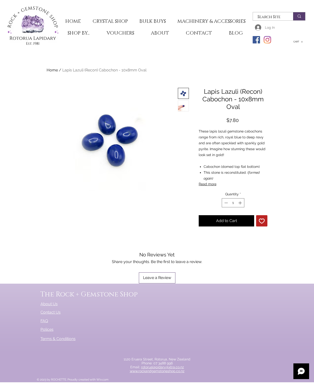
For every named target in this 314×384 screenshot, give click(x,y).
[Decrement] (225, 203)
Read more (207, 184)
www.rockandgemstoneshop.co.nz (157, 371)
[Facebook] (256, 39)
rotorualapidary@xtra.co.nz (162, 367)
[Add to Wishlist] (261, 220)
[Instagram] (267, 39)
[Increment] (240, 203)
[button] (110, 21)
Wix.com (102, 379)
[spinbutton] (233, 203)
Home (52, 70)
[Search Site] (299, 16)
